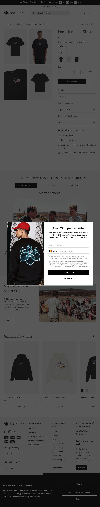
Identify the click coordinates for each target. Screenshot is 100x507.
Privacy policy (61, 258)
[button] (90, 224)
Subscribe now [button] (68, 272)
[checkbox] (49, 256)
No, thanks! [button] (68, 278)
